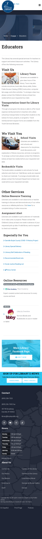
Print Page (18, 508)
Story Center (11, 270)
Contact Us (5, 469)
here (29, 205)
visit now (21, 357)
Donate (24, 488)
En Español (5, 508)
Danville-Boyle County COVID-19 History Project (21, 240)
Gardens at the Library (29, 474)
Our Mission (6, 478)
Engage (13, 36)
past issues (30, 380)
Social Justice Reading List (14, 264)
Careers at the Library (29, 469)
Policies (31, 508)
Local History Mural (28, 478)
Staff (3, 488)
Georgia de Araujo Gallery (31, 483)
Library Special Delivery (13, 246)
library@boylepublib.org (10, 416)
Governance (6, 483)
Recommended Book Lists (14, 258)
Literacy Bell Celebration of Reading (17, 252)
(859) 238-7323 (7, 398)
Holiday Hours (6, 458)
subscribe (14, 380)
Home (5, 36)
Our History (6, 474)
